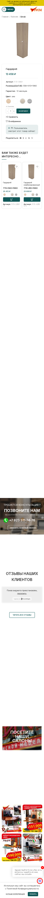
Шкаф (23, 17)
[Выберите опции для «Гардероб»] (11, 199)
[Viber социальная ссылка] (32, 138)
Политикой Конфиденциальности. (23, 888)
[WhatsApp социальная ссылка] (26, 138)
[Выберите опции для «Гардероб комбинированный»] (32, 199)
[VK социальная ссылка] (29, 138)
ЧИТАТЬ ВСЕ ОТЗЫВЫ (22, 615)
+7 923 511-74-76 (22, 520)
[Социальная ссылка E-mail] (20, 138)
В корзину (23, 111)
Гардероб (7, 183)
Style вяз (15, 17)
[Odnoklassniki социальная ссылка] (23, 138)
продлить (21, 593)
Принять (32, 894)
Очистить (11, 106)
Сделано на (17, 599)
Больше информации (15, 894)
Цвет (8, 96)
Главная (5, 17)
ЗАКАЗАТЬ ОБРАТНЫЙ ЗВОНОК (23, 528)
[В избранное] (17, 167)
